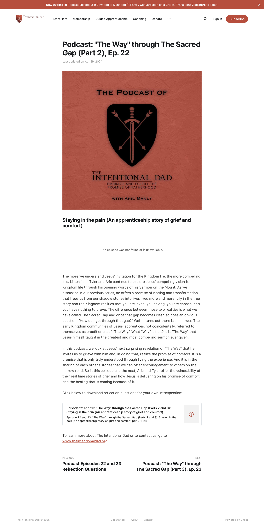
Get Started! (118, 519)
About (134, 519)
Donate (157, 19)
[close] (259, 5)
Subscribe (237, 19)
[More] (169, 19)
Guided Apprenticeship (111, 19)
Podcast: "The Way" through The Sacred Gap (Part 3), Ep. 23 (169, 464)
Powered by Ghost (236, 519)
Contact (148, 519)
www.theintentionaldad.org (84, 441)
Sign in (217, 19)
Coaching (139, 19)
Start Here (60, 19)
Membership (81, 19)
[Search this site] (205, 19)
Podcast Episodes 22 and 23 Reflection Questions (91, 464)
